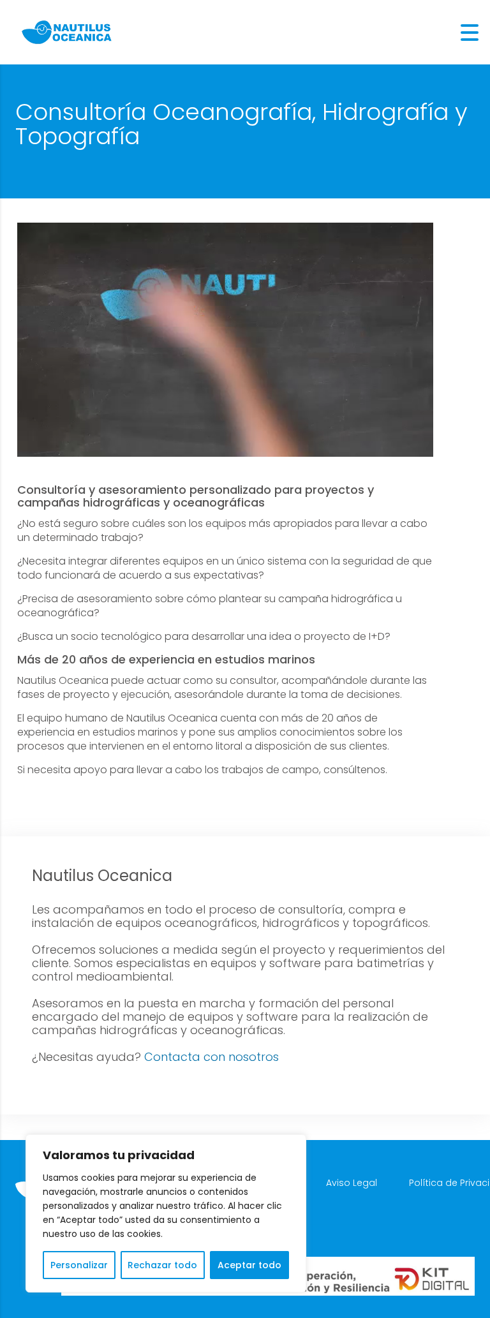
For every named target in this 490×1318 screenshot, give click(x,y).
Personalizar (79, 1265)
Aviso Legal (351, 1182)
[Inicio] (67, 31)
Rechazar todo (162, 1265)
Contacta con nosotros (211, 1057)
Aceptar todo (249, 1265)
